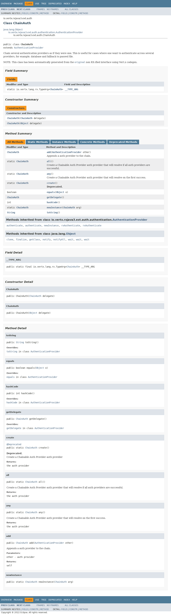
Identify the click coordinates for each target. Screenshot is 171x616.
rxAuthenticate (70, 225)
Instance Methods (64, 142)
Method (44, 13)
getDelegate (54, 197)
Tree (43, 3)
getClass (34, 239)
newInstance (54, 207)
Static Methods (38, 142)
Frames (41, 9)
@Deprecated (14, 444)
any (49, 173)
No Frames (53, 9)
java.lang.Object (13, 29)
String (11, 212)
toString (52, 212)
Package (18, 3)
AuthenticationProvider (28, 47)
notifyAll (59, 239)
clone (10, 239)
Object (24, 123)
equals (51, 192)
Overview (6, 3)
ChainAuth (56, 89)
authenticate (15, 225)
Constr (34, 13)
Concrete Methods (92, 142)
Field (25, 13)
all (49, 161)
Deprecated (55, 3)
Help (74, 3)
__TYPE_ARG (71, 89)
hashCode (52, 202)
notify (47, 239)
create (51, 183)
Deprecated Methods (123, 142)
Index (67, 3)
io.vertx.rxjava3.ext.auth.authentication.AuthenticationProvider (45, 32)
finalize (21, 239)
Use (37, 3)
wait (70, 239)
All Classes (71, 9)
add (49, 152)
